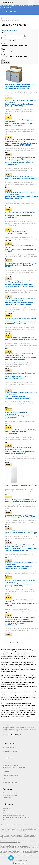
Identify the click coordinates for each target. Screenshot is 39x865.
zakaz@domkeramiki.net (10, 751)
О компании (7, 808)
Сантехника (15, 20)
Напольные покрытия (10, 795)
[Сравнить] (13, 98)
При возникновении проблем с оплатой (16, 817)
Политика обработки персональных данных (24, 840)
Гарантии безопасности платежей (14, 815)
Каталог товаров (9, 11)
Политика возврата (9, 820)
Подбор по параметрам (9, 30)
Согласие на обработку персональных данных (10, 842)
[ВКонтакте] (19, 738)
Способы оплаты (8, 813)
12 (17, 642)
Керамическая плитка (10, 793)
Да (4, 43)
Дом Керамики (22, 860)
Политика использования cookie (7, 840)
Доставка (6, 810)
